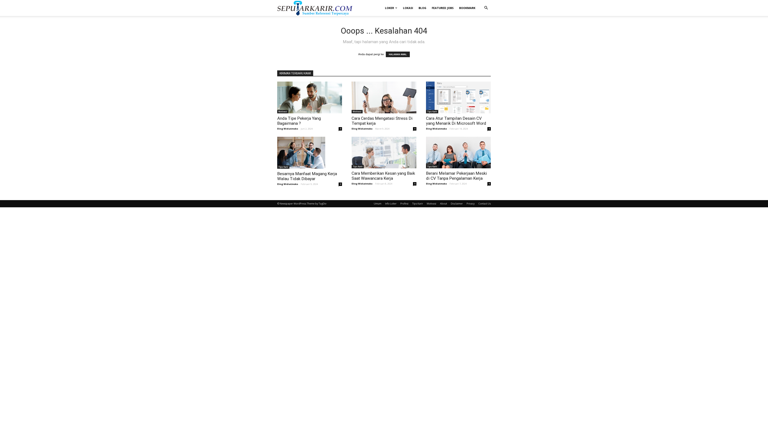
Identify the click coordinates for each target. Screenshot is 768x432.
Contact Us (484, 203)
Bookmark (467, 8)
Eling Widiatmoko (287, 128)
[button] (486, 8)
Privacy (471, 203)
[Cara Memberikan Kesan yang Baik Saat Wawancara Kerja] (384, 153)
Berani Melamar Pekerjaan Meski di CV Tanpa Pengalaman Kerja (456, 176)
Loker (389, 8)
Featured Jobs (443, 8)
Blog (422, 8)
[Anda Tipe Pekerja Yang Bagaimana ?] (309, 97)
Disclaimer (457, 203)
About (443, 203)
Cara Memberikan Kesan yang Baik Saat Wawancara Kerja (383, 176)
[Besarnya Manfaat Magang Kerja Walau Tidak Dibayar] (309, 153)
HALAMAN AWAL (398, 54)
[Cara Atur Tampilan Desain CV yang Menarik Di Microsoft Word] (458, 97)
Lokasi (408, 8)
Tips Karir (432, 111)
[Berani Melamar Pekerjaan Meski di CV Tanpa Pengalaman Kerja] (458, 153)
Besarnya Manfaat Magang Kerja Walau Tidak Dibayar (307, 176)
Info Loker (391, 203)
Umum (377, 203)
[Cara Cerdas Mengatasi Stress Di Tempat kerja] (384, 97)
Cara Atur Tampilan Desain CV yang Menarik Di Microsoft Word (456, 121)
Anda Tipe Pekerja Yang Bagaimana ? (299, 121)
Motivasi (282, 111)
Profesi (404, 203)
